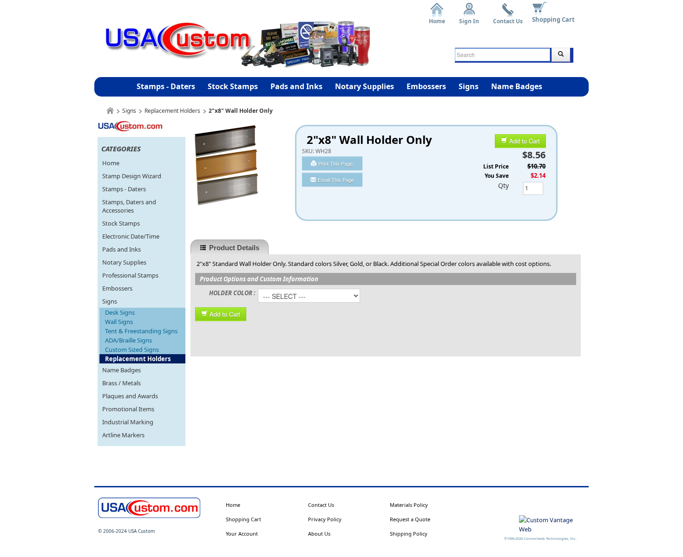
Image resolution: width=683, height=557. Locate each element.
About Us (319, 533)
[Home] (110, 111)
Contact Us (508, 18)
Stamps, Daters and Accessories (129, 206)
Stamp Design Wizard (131, 176)
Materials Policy (409, 504)
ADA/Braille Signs (128, 340)
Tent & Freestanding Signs (141, 331)
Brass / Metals (121, 383)
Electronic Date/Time (130, 236)
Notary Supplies (364, 86)
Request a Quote (410, 519)
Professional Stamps (130, 275)
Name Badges (516, 86)
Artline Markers (123, 435)
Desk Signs (120, 312)
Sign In (469, 18)
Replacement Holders (172, 111)
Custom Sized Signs (132, 349)
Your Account (242, 533)
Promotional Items (128, 409)
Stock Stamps (233, 86)
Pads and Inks (296, 86)
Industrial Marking (127, 422)
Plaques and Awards (130, 396)
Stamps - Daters (166, 86)
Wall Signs (119, 321)
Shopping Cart (553, 19)
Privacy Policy (325, 519)
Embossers (426, 86)
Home (437, 18)
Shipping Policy (408, 533)
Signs (469, 86)
